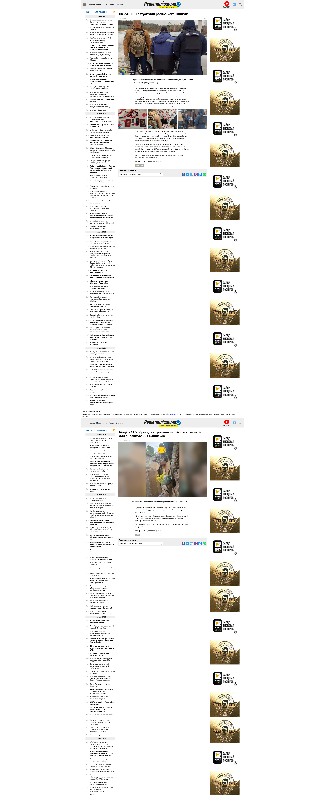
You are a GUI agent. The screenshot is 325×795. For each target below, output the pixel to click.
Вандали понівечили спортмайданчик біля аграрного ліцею (101, 402)
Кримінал (140, 165)
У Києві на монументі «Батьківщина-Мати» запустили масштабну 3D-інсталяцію (101, 777)
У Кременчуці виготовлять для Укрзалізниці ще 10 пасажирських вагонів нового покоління (102, 359)
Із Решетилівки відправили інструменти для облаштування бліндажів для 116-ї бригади (101, 379)
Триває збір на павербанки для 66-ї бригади (102, 59)
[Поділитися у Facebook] (183, 174)
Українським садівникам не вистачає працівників (98, 176)
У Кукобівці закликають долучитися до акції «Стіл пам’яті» (102, 222)
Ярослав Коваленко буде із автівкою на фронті (99, 287)
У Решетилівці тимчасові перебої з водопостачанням (102, 457)
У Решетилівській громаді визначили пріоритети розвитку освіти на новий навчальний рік (101, 216)
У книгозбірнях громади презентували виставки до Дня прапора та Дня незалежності (101, 753)
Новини (92, 4)
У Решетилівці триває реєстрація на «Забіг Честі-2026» (101, 182)
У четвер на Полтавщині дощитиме (98, 343)
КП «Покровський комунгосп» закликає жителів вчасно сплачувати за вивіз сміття (100, 330)
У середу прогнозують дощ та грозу (100, 490)
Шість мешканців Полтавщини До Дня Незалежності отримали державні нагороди (101, 506)
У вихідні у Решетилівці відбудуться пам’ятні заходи (100, 106)
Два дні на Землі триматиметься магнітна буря (101, 316)
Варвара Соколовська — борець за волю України (101, 70)
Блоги (105, 4)
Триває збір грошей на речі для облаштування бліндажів (101, 156)
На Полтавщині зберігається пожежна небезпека (100, 602)
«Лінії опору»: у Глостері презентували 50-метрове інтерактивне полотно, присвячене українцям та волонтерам (102, 745)
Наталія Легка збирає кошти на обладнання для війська (100, 136)
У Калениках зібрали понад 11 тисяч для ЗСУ (100, 654)
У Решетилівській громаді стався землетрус (101, 716)
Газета (111, 4)
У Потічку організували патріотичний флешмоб (98, 783)
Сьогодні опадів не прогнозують (101, 735)
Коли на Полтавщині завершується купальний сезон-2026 (102, 247)
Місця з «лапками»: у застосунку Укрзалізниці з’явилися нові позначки (101, 552)
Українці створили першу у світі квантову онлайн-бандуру (101, 242)
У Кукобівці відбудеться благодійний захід (98, 499)
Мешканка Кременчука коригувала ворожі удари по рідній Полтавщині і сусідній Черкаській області (102, 194)
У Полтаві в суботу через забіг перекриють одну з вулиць (101, 131)
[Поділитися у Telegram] (191, 174)
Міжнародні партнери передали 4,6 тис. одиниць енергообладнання (101, 790)
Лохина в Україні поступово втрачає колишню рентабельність (102, 771)
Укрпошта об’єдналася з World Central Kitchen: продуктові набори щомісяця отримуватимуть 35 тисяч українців (102, 264)
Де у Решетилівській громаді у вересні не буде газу (100, 305)
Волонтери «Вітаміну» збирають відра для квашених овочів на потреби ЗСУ (101, 440)
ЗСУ (138, 535)
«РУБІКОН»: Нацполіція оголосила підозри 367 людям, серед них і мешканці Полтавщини (102, 372)
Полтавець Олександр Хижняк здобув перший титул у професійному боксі (101, 709)
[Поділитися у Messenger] (200, 174)
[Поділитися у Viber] (196, 174)
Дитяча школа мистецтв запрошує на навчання (102, 574)
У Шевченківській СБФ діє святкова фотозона (99, 622)
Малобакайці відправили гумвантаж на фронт (99, 698)
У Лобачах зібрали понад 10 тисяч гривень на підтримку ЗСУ (101, 537)
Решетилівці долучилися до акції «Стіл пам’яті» (102, 126)
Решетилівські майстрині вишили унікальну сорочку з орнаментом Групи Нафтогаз (102, 641)
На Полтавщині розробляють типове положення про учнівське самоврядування (102, 544)
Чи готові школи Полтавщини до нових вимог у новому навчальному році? (101, 143)
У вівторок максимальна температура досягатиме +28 (100, 612)
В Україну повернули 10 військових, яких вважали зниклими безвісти (100, 633)
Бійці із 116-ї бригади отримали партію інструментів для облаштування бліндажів (102, 47)
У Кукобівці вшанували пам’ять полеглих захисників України (101, 64)
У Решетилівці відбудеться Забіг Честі (101, 569)
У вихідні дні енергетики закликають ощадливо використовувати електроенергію (102, 94)
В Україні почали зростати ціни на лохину (101, 385)
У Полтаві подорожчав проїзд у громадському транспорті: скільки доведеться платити (100, 679)
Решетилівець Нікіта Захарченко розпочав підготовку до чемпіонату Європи (101, 691)
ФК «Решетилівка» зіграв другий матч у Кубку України (102, 627)
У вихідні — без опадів (98, 110)
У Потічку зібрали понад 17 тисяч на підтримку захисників (102, 396)
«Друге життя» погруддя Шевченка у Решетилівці (99, 282)
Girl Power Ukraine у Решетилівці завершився (102, 703)
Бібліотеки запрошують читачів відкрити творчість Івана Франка (102, 237)
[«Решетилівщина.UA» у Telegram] (234, 4)
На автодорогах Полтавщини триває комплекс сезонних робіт (102, 277)
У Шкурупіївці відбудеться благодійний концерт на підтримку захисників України (101, 119)
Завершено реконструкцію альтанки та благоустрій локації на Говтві (102, 522)
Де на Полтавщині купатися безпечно (100, 685)
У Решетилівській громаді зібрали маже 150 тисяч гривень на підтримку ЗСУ (102, 580)
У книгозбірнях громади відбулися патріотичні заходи (101, 558)
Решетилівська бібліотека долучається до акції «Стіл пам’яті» (99, 208)
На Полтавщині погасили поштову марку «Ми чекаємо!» (101, 607)
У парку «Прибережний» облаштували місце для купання (102, 80)
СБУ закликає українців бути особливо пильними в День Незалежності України (100, 729)
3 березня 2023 (123, 18)
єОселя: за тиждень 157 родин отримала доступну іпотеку (101, 765)
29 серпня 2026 (123, 440)
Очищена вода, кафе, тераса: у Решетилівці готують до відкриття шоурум (100, 588)
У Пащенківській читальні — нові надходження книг (102, 353)
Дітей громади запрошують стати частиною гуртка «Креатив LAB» (102, 648)
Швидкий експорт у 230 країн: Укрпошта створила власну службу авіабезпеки (102, 150)
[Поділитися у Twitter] (187, 174)
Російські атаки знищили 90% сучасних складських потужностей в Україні (100, 40)
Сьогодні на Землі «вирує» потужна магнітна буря (99, 470)
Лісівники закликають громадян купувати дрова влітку (101, 760)
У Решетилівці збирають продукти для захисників (102, 485)
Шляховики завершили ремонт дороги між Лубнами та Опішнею (102, 365)
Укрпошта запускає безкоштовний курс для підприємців (102, 452)
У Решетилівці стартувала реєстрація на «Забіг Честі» (100, 447)
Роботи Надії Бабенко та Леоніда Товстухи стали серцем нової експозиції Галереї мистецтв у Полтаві (102, 169)
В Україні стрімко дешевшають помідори (101, 563)
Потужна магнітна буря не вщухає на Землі (102, 100)
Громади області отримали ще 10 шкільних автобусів (99, 88)
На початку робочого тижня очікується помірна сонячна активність (100, 722)
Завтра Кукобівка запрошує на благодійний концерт (100, 162)
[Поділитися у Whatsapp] (204, 174)
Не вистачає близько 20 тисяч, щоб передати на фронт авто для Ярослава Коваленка (102, 595)
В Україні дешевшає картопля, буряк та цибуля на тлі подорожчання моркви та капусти (102, 22)
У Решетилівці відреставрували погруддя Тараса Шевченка (101, 660)
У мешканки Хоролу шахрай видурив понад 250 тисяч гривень (102, 293)
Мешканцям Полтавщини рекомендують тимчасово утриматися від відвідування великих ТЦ (100, 477)
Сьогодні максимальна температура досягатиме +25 (100, 227)
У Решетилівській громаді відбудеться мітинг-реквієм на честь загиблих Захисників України (100, 255)
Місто (98, 4)
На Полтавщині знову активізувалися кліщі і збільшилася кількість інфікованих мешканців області (102, 514)
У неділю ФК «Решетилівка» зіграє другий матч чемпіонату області (102, 34)
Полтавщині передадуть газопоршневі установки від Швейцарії (100, 299)
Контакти (119, 4)
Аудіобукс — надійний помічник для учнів (101, 391)
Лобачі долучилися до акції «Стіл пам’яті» (102, 28)
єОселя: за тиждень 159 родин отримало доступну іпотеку (101, 54)
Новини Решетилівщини (96, 12)
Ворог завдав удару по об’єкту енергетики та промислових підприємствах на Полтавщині (101, 322)
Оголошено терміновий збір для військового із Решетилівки (101, 311)
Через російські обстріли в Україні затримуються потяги (102, 202)
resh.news (172, 414)
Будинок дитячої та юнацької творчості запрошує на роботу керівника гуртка (101, 530)
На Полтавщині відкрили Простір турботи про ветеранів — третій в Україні (102, 337)
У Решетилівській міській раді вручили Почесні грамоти (101, 75)
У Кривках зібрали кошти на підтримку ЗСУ (99, 271)
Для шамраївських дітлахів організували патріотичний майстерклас (99, 666)
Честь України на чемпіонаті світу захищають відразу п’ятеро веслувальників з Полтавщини (102, 464)
